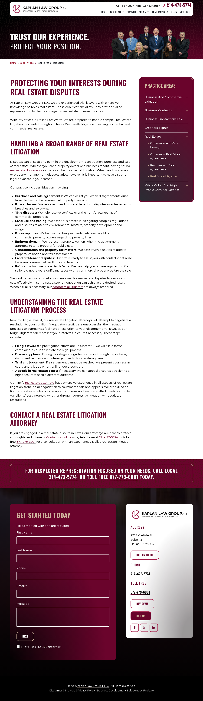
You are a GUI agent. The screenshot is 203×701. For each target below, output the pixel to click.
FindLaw (148, 690)
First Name (24, 532)
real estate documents (26, 170)
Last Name (24, 550)
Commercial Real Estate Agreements (165, 156)
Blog (174, 12)
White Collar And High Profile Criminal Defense (162, 188)
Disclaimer (55, 690)
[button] (199, 694)
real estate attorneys (39, 382)
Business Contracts (158, 110)
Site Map (69, 690)
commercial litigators (67, 287)
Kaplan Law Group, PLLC (93, 685)
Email (21, 586)
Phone (21, 568)
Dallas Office (144, 555)
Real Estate (153, 136)
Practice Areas (136, 12)
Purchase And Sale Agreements (162, 167)
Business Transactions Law (164, 119)
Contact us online (58, 437)
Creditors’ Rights (156, 128)
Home (104, 12)
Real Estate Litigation (163, 176)
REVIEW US (142, 604)
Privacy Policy (86, 690)
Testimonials (160, 12)
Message (22, 604)
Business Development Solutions (118, 690)
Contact (185, 12)
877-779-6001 (26, 441)
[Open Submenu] (187, 97)
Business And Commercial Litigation (164, 99)
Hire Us (140, 616)
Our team (115, 12)
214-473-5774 (179, 5)
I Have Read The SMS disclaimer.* (41, 646)
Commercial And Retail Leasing (164, 145)
